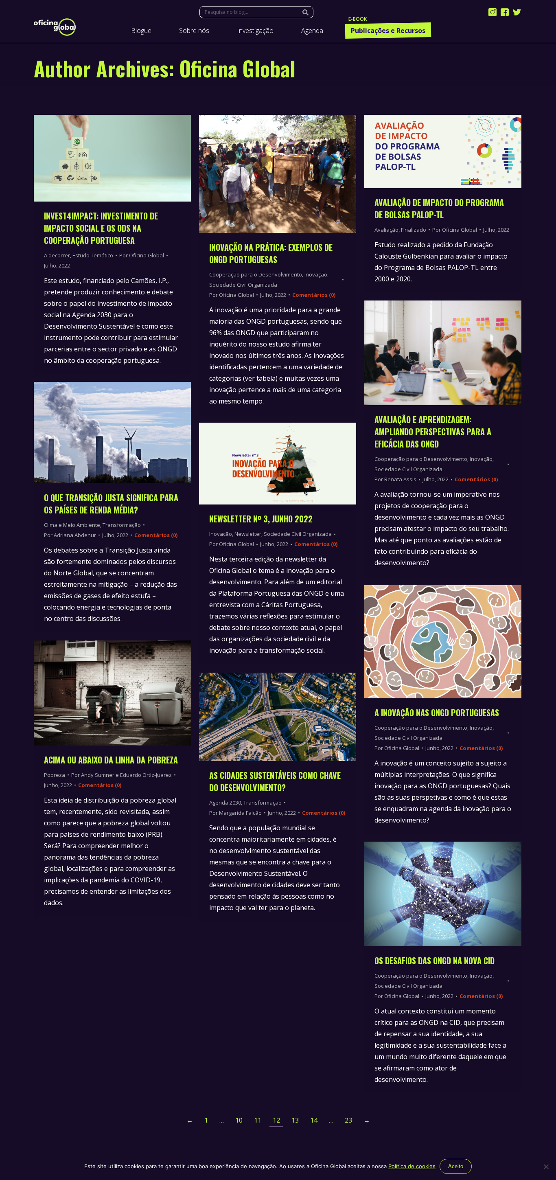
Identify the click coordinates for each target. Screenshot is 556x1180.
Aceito (455, 1166)
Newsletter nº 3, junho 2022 (261, 519)
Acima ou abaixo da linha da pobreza (111, 760)
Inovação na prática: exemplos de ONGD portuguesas (271, 253)
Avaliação (386, 229)
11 (257, 1120)
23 (348, 1120)
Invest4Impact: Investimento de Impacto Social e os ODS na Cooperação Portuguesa (101, 228)
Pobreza (54, 775)
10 (239, 1120)
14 (313, 1120)
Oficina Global (237, 68)
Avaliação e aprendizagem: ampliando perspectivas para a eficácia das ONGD (432, 431)
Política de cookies (412, 1166)
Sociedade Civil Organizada (243, 284)
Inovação (315, 274)
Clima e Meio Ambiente (72, 525)
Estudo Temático (92, 255)
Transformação (122, 525)
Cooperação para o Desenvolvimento (255, 274)
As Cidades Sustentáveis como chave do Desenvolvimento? (275, 781)
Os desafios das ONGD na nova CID (435, 960)
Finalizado (413, 229)
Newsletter (247, 533)
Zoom (101, 158)
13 (295, 1120)
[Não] (546, 1166)
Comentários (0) (313, 294)
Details (123, 158)
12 (276, 1120)
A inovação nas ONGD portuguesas (436, 712)
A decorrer (57, 255)
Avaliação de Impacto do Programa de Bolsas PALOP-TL (439, 208)
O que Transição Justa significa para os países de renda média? (111, 503)
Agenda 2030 (225, 802)
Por (141, 255)
